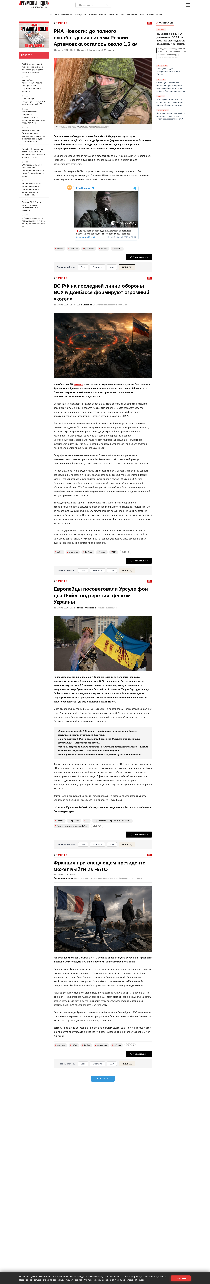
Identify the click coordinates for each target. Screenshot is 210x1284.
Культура (132, 15)
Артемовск (88, 249)
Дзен (83, 267)
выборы (116, 1045)
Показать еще (103, 1078)
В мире (93, 15)
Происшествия (116, 15)
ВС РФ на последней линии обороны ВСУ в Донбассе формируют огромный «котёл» (32, 68)
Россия (59, 249)
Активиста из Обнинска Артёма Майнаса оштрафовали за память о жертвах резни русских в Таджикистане (33, 136)
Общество (81, 15)
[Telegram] (173, 5)
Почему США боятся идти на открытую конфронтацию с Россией (31, 206)
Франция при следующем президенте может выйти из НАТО (33, 101)
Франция (60, 1045)
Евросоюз (74, 821)
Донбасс (73, 249)
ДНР (113, 552)
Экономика (67, 15)
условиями (77, 1280)
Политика (53, 15)
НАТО (73, 1045)
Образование (146, 15)
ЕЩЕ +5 (130, 1045)
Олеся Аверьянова (63, 878)
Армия (102, 15)
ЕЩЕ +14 (97, 826)
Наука (159, 15)
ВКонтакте (97, 267)
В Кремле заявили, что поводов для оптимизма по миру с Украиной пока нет (33, 222)
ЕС (86, 821)
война (58, 552)
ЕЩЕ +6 (125, 552)
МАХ (112, 267)
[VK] (180, 5)
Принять (181, 1278)
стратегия (72, 552)
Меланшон (101, 1045)
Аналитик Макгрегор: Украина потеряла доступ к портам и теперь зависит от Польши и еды (32, 189)
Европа (59, 821)
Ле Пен (86, 1045)
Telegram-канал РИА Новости (100, 50)
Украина (117, 249)
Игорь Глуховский (86, 608)
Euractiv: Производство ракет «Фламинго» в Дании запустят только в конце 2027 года (33, 153)
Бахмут (103, 249)
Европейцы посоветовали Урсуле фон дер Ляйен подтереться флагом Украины (32, 85)
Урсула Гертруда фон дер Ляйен (71, 826)
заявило (78, 384)
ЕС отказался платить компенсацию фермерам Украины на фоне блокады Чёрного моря (33, 170)
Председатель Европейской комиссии (112, 821)
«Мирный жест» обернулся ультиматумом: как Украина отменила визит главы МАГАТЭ (33, 117)
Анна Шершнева (85, 305)
